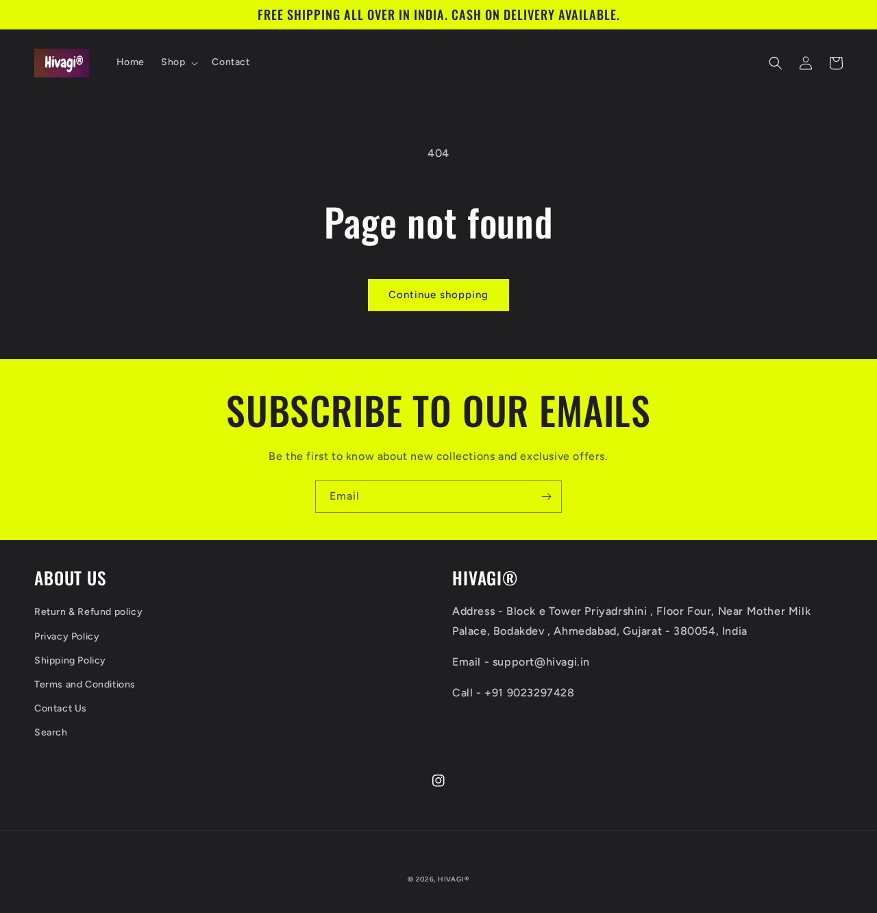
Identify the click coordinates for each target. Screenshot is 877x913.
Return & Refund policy (88, 612)
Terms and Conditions (85, 684)
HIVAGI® (453, 879)
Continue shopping (438, 295)
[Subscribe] (546, 496)
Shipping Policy (70, 660)
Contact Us (60, 708)
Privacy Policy (66, 636)
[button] (178, 62)
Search (51, 732)
